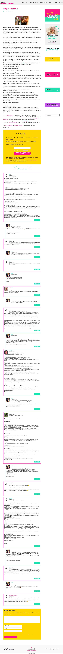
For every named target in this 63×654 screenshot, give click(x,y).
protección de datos (25, 150)
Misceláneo (11, 11)
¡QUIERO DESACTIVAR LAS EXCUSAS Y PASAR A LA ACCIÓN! (22, 153)
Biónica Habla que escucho (13, 595)
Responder (37, 269)
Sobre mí (22, 2)
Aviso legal (28, 650)
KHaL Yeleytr (11, 287)
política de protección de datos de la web (31, 160)
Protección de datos (33, 650)
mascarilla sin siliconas (18, 125)
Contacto (61, 2)
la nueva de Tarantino (13, 122)
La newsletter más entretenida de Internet (48, 2)
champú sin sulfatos (8, 125)
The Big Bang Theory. (26, 121)
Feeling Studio (57, 649)
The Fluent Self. (24, 62)
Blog (26, 2)
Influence (23, 116)
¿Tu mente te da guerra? (33, 2)
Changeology (9, 115)
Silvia (10, 413)
